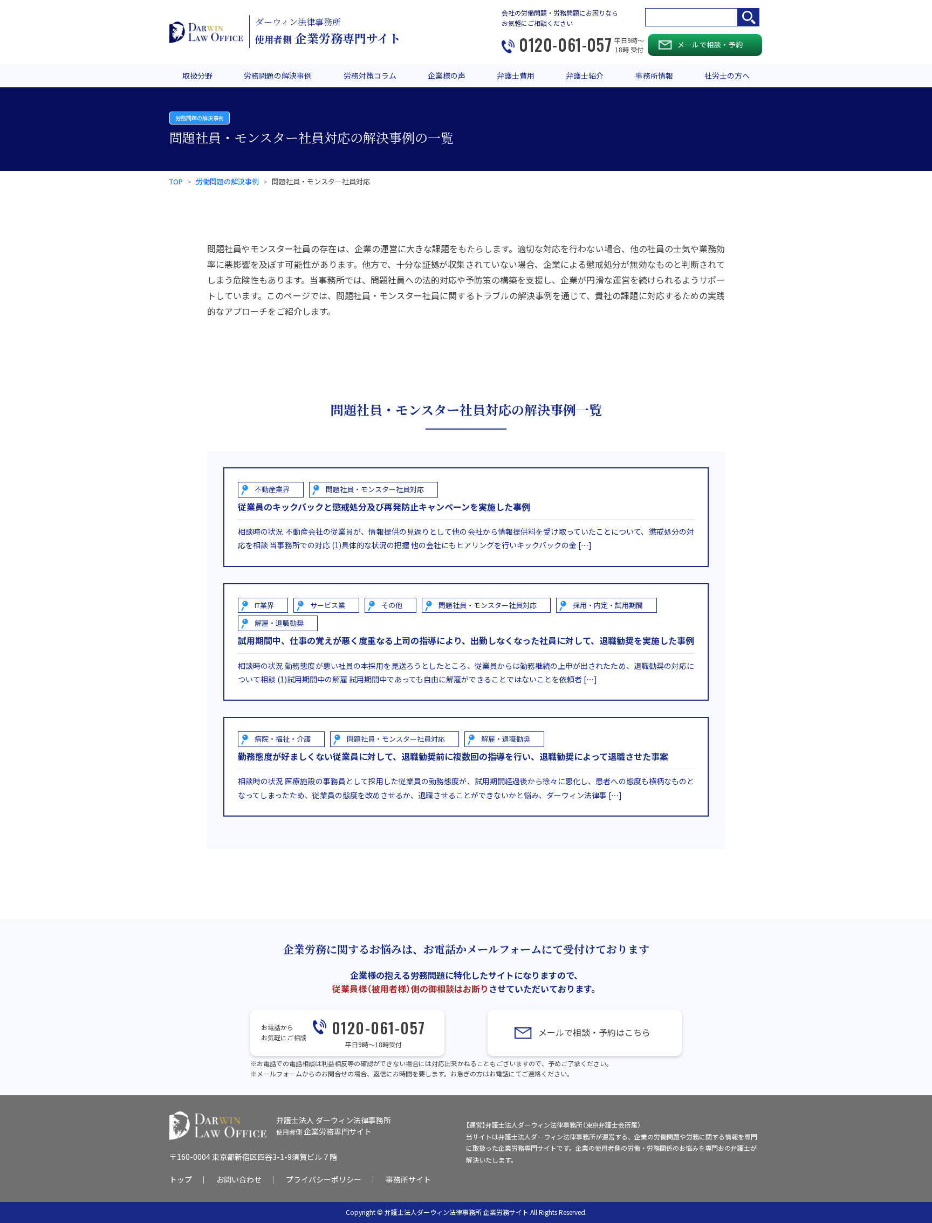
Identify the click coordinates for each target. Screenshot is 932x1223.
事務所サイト (408, 1179)
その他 (391, 605)
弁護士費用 (515, 75)
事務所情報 (654, 75)
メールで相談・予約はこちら (594, 1032)
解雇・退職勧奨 (279, 623)
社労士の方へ (727, 75)
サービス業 (327, 605)
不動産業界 (272, 489)
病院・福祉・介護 (283, 739)
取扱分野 (197, 75)
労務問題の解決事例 (278, 75)
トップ (180, 1179)
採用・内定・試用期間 (608, 605)
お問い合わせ (239, 1179)
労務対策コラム (370, 75)
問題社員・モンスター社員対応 (375, 489)
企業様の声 (446, 75)
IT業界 (264, 605)
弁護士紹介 (585, 75)
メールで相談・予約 (710, 44)
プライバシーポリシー (323, 1179)
